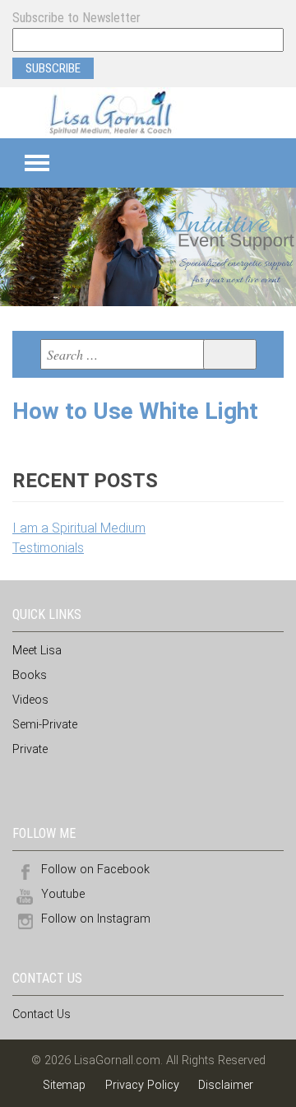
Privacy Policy (142, 1085)
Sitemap (66, 1085)
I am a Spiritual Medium (79, 528)
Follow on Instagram (95, 919)
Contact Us (41, 1014)
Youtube (63, 894)
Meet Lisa (37, 651)
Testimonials (48, 548)
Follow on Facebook (95, 870)
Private (30, 749)
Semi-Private (44, 725)
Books (29, 675)
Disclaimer (225, 1085)
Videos (30, 700)
